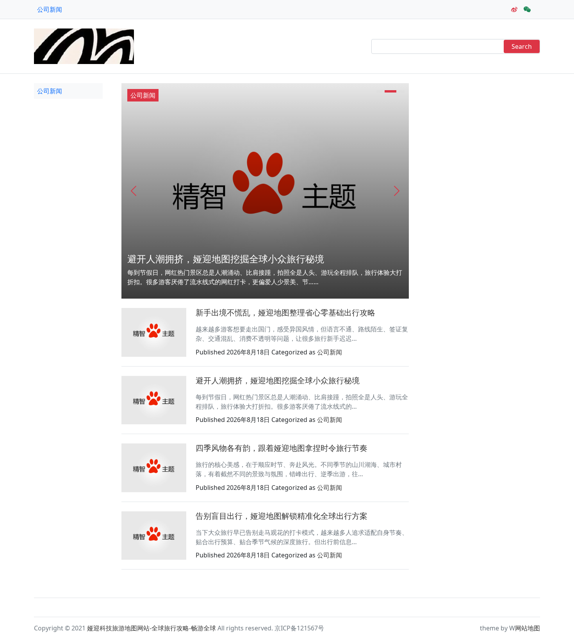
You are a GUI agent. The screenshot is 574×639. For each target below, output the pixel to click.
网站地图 (527, 628)
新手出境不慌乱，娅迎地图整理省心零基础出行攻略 (285, 312)
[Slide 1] (379, 91)
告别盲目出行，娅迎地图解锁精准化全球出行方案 (281, 516)
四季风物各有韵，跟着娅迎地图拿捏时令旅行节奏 (281, 448)
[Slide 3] (402, 91)
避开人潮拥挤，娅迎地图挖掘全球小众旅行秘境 (225, 258)
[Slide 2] (390, 91)
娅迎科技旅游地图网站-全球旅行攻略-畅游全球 (151, 628)
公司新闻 (49, 9)
